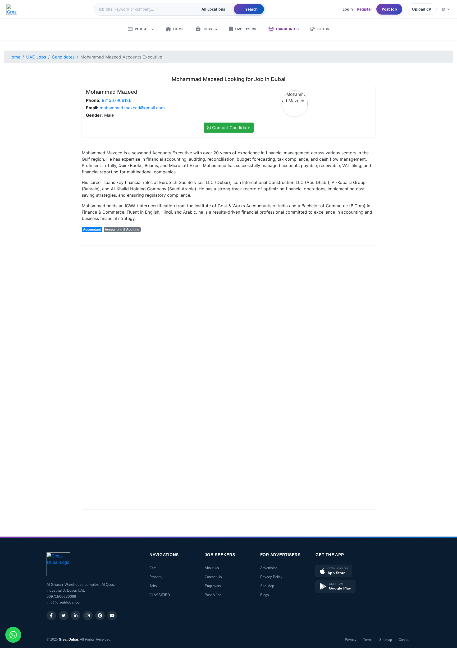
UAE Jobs (36, 57)
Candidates (63, 57)
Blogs (264, 595)
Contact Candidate (230, 127)
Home (14, 57)
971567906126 (116, 100)
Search (251, 9)
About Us (212, 568)
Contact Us (213, 577)
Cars (153, 568)
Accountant (92, 229)
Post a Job (213, 595)
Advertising (268, 568)
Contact (404, 640)
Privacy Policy (271, 577)
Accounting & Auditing (122, 229)
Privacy (351, 640)
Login (347, 9)
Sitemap (385, 640)
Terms (368, 640)
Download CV (358, 516)
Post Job (389, 9)
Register (364, 9)
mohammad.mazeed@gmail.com (132, 107)
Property (155, 577)
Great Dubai (68, 639)
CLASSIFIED (159, 595)
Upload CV (421, 9)
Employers (213, 586)
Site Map (267, 586)
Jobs (153, 586)
